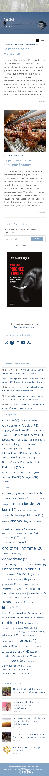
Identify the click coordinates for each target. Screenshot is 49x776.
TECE (33, 652)
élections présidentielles (16, 673)
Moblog (18, 457)
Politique (18, 44)
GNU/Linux (8, 448)
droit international (15, 542)
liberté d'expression (16, 613)
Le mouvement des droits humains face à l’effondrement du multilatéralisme (29, 721)
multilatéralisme (33, 623)
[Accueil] (4, 26)
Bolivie (32, 503)
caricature (22, 510)
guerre (32, 579)
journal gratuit (21, 594)
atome (5, 499)
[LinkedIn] (17, 342)
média (6, 628)
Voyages (30, 477)
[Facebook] (12, 342)
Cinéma (37, 430)
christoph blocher (28, 515)
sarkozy (37, 646)
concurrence (6, 526)
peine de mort (10, 635)
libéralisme (37, 613)
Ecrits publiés (12, 444)
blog (6, 430)
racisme (8, 646)
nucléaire (30, 627)
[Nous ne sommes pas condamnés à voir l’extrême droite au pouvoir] (6, 737)
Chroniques (21, 430)
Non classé (31, 458)
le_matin (29, 602)
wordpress (7, 481)
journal (8, 593)
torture (19, 656)
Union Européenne (13, 665)
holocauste (24, 584)
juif (5, 597)
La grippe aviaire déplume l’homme (18, 162)
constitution (21, 533)
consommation (9, 533)
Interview (31, 453)
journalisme (36, 593)
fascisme (32, 569)
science (7, 652)
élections (23, 669)
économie (9, 669)
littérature (13, 617)
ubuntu (6, 661)
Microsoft (40, 617)
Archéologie (11, 425)
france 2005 (30, 444)
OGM (10, 26)
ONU (7, 462)
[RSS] (29, 342)
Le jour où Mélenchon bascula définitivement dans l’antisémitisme (27, 705)
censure (32, 510)
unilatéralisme (29, 661)
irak (18, 589)
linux (4, 617)
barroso (36, 499)
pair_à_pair (25, 632)
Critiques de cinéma (27, 435)
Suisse (32, 472)
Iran (25, 589)
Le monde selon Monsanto (17, 51)
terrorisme (8, 656)
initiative (8, 588)
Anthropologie (28, 420)
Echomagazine (38, 560)
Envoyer (37, 239)
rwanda (28, 646)
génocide (9, 584)
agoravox (20, 493)
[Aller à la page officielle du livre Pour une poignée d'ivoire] (24, 279)
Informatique (12, 453)
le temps (20, 602)
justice (14, 597)
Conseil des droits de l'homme (19, 529)
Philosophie (29, 462)
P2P (16, 462)
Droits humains (15, 440)
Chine (7, 515)
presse (30, 635)
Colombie (6, 435)
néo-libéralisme (7, 632)
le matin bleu (24, 598)
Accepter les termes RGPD (17, 245)
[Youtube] (23, 342)
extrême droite (13, 569)
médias (14, 628)
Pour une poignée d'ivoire (24, 327)
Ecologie (8, 44)
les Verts (8, 601)
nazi (20, 628)
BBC (42, 499)
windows (30, 666)
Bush (9, 509)
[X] (6, 342)
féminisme (7, 579)
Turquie (36, 656)
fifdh (12, 574)
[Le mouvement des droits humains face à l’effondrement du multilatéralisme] (6, 722)
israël (34, 588)
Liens (6, 457)
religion (19, 646)
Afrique (7, 493)
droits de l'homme (23, 548)
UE (6, 477)
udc (17, 660)
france (24, 574)
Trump (27, 656)
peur (22, 635)
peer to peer (38, 631)
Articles (30, 425)
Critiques (10, 537)
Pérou (26, 640)
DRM (22, 538)
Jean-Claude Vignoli (11, 378)
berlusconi (6, 504)
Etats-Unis (9, 564)
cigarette (5, 521)
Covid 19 (32, 533)
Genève (20, 579)
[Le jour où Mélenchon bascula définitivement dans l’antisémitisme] (6, 706)
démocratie (16, 558)
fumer (36, 575)
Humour (23, 448)
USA (16, 477)
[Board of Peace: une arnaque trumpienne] (6, 750)
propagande (9, 641)
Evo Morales (23, 565)
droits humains (11, 553)
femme (5, 575)
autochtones (20, 498)
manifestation (27, 617)
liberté (12, 607)
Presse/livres (31, 44)
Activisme (10, 420)
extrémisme (38, 564)
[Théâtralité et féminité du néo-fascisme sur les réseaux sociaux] (6, 691)
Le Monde (34, 598)
